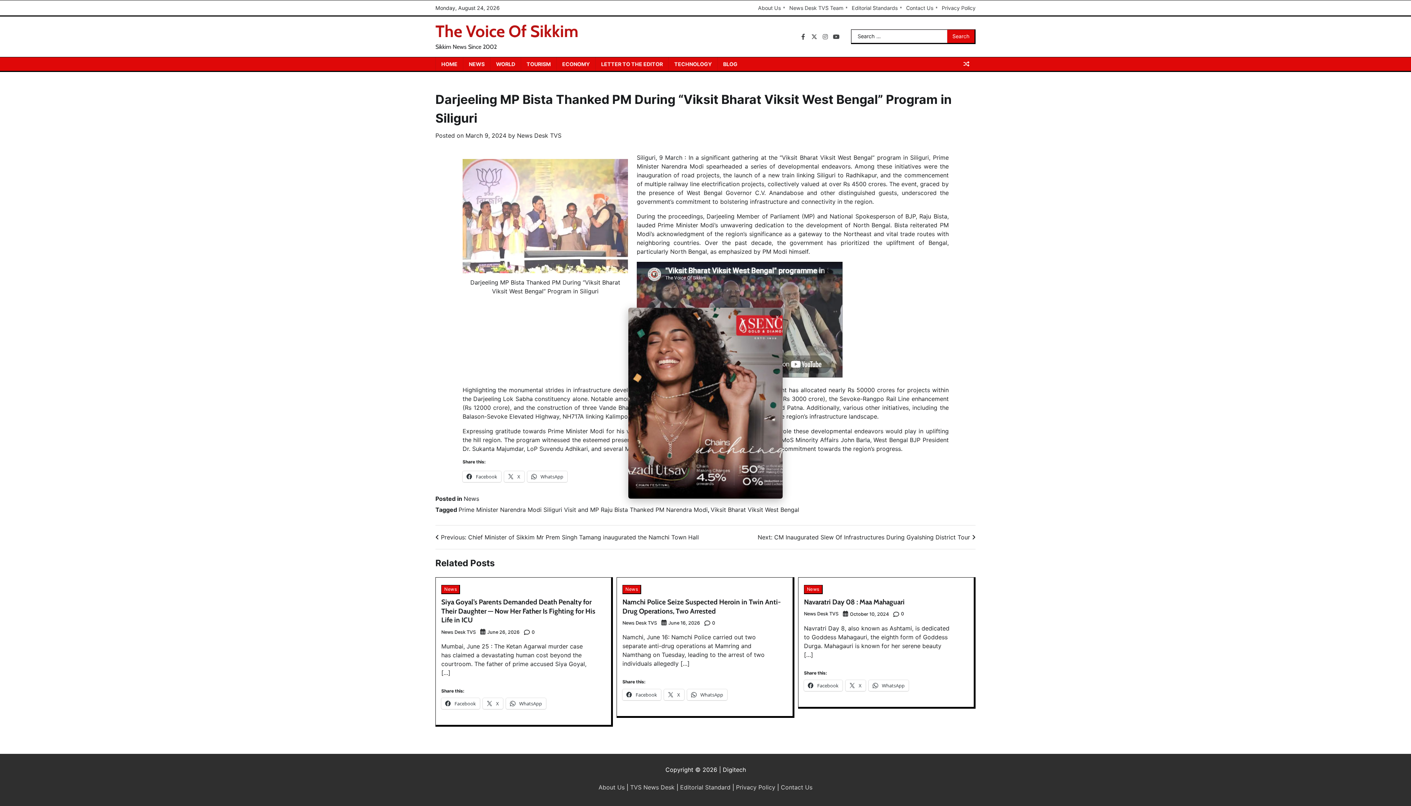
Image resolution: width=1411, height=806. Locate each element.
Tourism (539, 64)
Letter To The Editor (632, 64)
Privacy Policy (959, 8)
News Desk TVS (539, 135)
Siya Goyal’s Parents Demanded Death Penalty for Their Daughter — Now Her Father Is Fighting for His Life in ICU (518, 611)
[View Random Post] (966, 63)
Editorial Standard (705, 787)
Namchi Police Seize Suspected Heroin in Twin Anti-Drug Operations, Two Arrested (701, 606)
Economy (576, 64)
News (477, 64)
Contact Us (919, 8)
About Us (769, 8)
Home (449, 64)
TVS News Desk (652, 787)
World (505, 64)
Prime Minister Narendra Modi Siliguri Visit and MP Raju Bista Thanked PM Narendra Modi (583, 509)
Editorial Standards (875, 8)
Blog (730, 64)
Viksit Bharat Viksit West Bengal (755, 509)
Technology (693, 64)
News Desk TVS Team (816, 8)
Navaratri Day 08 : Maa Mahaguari (854, 602)
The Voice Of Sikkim (506, 31)
